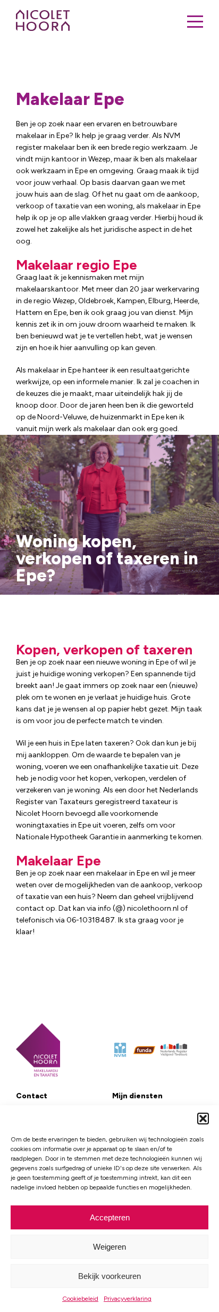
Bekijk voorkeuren (109, 1276)
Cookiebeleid (80, 1298)
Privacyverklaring (127, 1298)
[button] (203, 1118)
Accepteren (110, 1217)
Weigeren (109, 1246)
